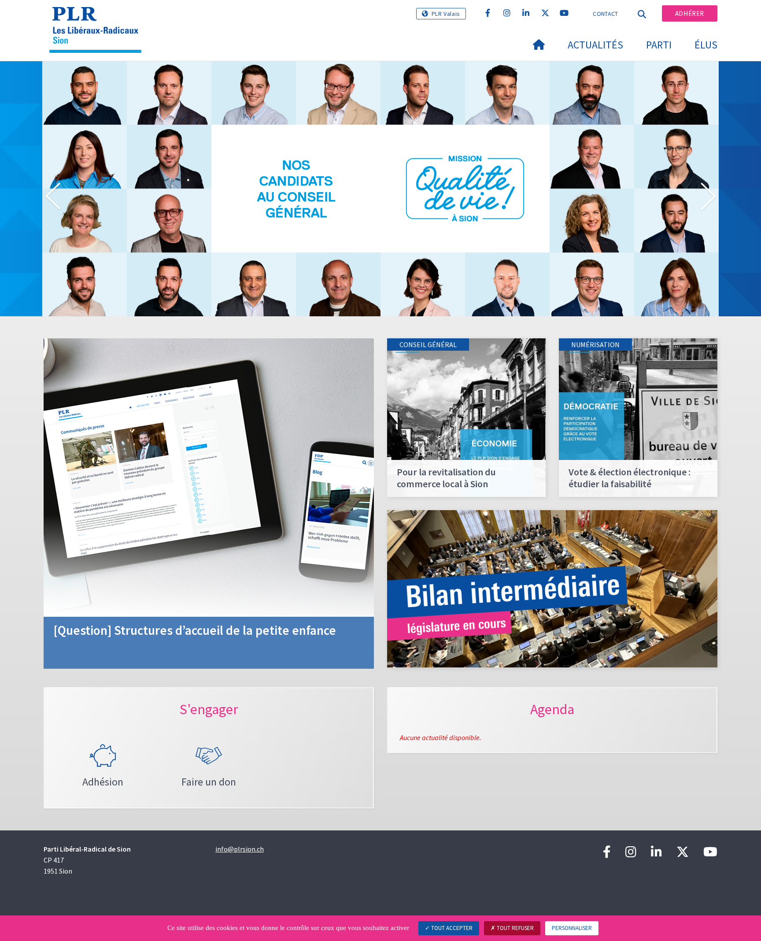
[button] (53, 198)
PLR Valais (446, 14)
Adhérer (689, 13)
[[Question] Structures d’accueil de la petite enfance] (209, 502)
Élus (706, 45)
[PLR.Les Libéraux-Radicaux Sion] (99, 18)
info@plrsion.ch (239, 849)
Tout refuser (514, 928)
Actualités (595, 45)
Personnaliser (572, 928)
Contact (605, 14)
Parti (659, 45)
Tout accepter (451, 928)
